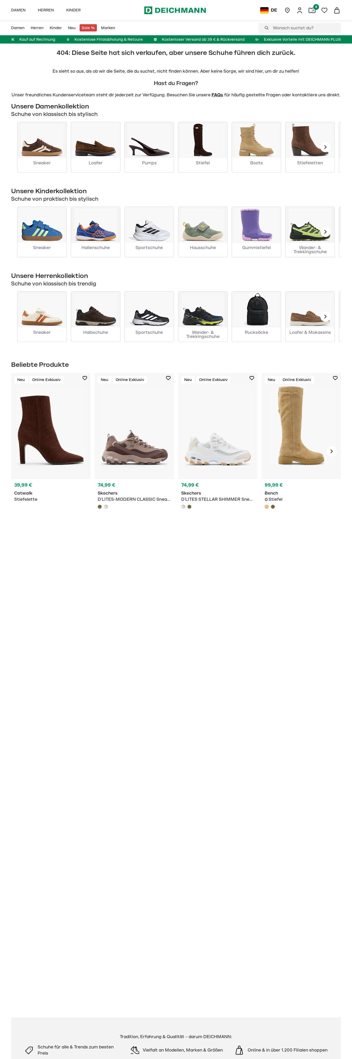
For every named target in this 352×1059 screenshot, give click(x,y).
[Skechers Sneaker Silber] (217, 451)
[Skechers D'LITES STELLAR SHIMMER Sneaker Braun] (189, 507)
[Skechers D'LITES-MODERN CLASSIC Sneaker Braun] (100, 507)
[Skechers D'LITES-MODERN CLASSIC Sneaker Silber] (106, 507)
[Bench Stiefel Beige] (301, 451)
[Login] (300, 10)
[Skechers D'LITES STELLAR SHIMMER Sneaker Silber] (183, 507)
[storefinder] (287, 10)
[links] (325, 147)
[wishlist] (324, 10)
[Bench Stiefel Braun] (273, 507)
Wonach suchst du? (293, 28)
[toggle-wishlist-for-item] (85, 378)
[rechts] (331, 451)
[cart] (337, 10)
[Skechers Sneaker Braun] (134, 451)
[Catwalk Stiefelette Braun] (50, 451)
